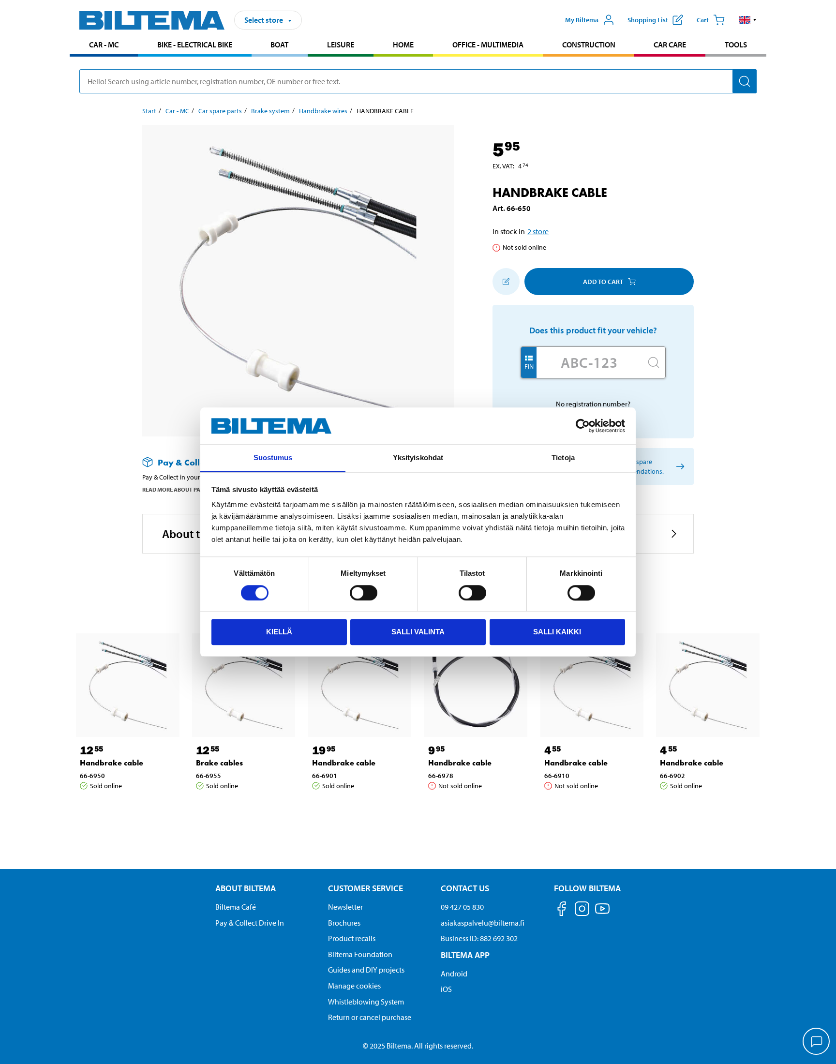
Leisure (340, 44)
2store (538, 231)
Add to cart (603, 281)
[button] (747, 19)
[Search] (744, 81)
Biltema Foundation (360, 954)
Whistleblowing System (366, 1001)
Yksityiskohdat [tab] (418, 458)
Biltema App (465, 954)
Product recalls (351, 938)
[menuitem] (104, 46)
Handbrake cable (111, 763)
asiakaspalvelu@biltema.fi (482, 923)
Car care (670, 44)
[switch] (363, 592)
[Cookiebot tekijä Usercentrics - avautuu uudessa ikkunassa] (582, 426)
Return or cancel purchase (369, 1017)
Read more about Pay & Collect (187, 489)
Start (149, 110)
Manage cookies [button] (354, 985)
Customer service (365, 888)
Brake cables (219, 763)
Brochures (344, 923)
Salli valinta (418, 632)
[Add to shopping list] (506, 281)
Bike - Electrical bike (194, 44)
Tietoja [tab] (563, 458)
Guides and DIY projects (366, 969)
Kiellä (279, 632)
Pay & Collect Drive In (249, 923)
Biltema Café (235, 907)
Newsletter (345, 907)
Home (403, 44)
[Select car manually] (678, 467)
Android (454, 973)
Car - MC (104, 44)
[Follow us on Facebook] (561, 910)
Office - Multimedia (487, 44)
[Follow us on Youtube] (602, 913)
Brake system (270, 110)
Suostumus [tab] (273, 458)
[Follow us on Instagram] (582, 910)
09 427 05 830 (462, 907)
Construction (588, 44)
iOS (446, 989)
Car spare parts (220, 110)
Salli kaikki (557, 632)
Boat (279, 44)
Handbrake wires (323, 110)
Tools (736, 44)
